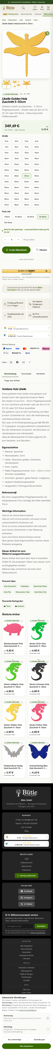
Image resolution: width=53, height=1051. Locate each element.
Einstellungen (39, 1040)
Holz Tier (7, 592)
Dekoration (12, 20)
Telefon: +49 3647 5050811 (26, 823)
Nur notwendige (14, 1040)
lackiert (28, 20)
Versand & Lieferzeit (26, 968)
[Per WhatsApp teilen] (11, 362)
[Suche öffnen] (23, 8)
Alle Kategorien (26, 946)
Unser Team (26, 993)
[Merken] (22, 621)
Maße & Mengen (26, 974)
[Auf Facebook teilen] (17, 362)
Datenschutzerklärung (37, 932)
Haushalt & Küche (27, 955)
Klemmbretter (26, 14)
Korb (48, 9)
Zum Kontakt (26, 827)
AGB (26, 859)
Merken (35, 9)
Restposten (11, 14)
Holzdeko (25, 586)
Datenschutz (27, 866)
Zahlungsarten (26, 971)
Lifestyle (37, 14)
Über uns (26, 989)
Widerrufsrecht (26, 863)
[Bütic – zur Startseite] (8, 8)
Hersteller (40, 373)
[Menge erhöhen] (18, 240)
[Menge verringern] (5, 240)
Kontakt (26, 980)
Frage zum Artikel (12, 380)
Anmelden (41, 926)
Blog (26, 831)
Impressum (26, 870)
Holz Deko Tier (40, 592)
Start (4, 20)
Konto (42, 9)
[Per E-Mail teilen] (23, 362)
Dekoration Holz (22, 592)
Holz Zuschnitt (10, 586)
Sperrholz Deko (40, 586)
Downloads (26, 373)
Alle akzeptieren (26, 1046)
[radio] (6, 141)
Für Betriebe (26, 977)
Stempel (26, 958)
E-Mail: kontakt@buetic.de (26, 820)
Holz (21, 20)
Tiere (36, 20)
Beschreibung (10, 373)
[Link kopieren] (29, 362)
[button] (26, 272)
